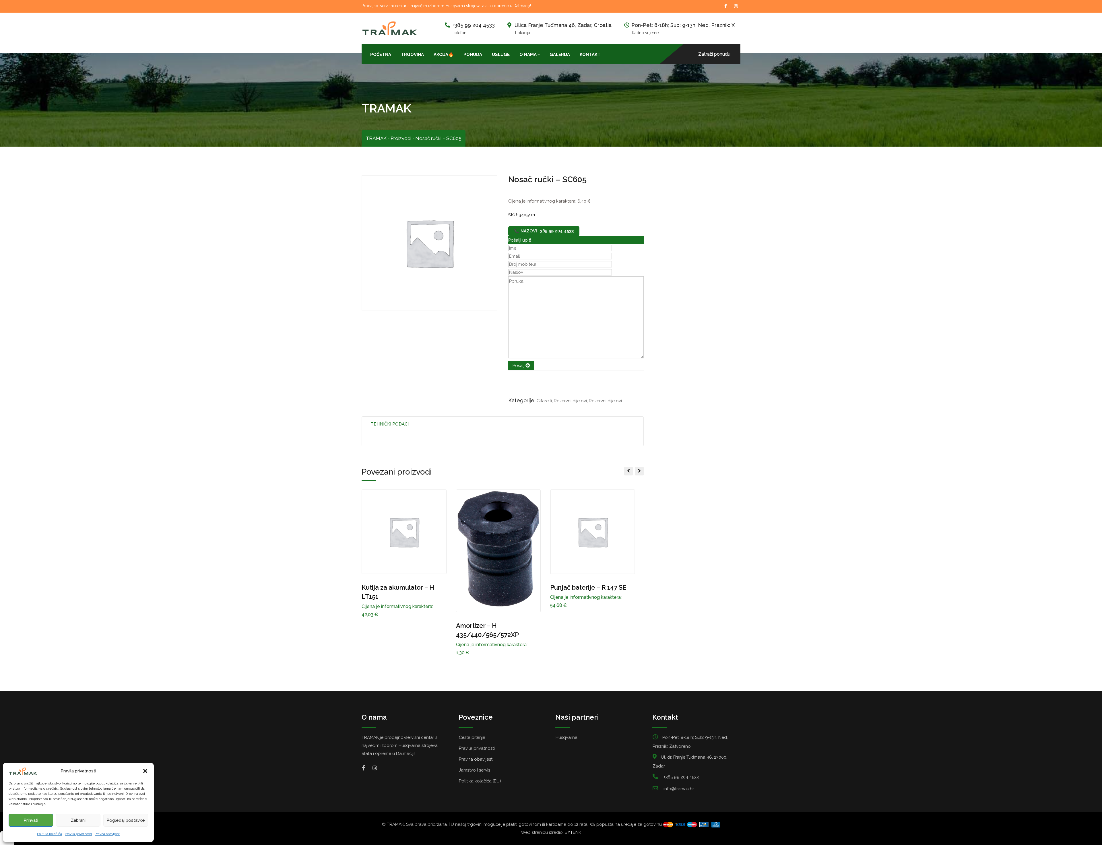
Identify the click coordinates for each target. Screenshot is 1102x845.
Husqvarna (566, 737)
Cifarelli (544, 400)
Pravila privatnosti (78, 834)
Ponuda (472, 54)
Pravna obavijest (107, 834)
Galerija (560, 54)
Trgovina (412, 54)
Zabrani (78, 820)
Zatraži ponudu (714, 54)
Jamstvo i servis (474, 770)
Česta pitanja (472, 737)
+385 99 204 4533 (473, 25)
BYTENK (573, 832)
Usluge (501, 54)
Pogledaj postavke (125, 820)
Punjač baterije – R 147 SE (588, 587)
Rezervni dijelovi (570, 400)
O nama (528, 54)
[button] (145, 771)
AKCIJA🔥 (444, 54)
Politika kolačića (49, 834)
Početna (380, 54)
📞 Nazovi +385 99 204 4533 (544, 231)
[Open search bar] (610, 53)
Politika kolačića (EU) (480, 781)
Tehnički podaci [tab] (389, 424)
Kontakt (590, 54)
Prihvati (31, 820)
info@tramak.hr (678, 788)
